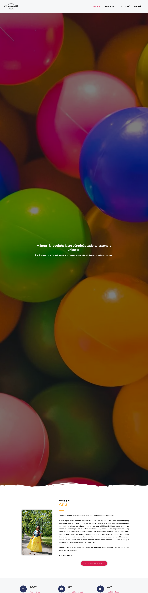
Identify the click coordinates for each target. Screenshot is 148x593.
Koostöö (125, 6)
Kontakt (138, 6)
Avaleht (97, 6)
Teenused (110, 6)
